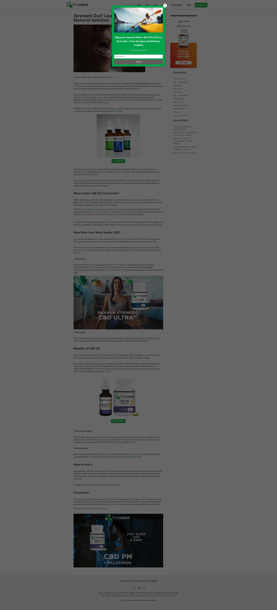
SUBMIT (138, 62)
